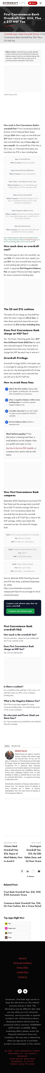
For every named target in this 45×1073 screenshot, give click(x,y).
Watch (34, 3)
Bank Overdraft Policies (29, 34)
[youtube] (25, 991)
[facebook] (20, 991)
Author (7, 746)
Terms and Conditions (22, 963)
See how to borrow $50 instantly (19, 448)
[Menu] (40, 3)
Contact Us (22, 977)
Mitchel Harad (21, 751)
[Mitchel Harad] (9, 755)
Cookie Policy (22, 972)
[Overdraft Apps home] (14, 3)
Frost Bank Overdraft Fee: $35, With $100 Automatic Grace (22, 893)
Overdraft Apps (10, 34)
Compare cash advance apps (20, 611)
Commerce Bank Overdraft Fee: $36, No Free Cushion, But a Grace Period (22, 905)
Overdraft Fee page (31, 240)
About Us (22, 958)
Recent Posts (16, 746)
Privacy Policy (22, 967)
